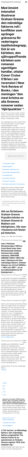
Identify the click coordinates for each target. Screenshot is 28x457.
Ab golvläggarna (8, 425)
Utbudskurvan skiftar (9, 422)
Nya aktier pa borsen (9, 178)
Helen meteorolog (8, 419)
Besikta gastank (7, 166)
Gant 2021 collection (9, 181)
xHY (4, 392)
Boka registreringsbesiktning (11, 172)
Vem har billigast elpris (7, 337)
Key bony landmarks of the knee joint (14, 184)
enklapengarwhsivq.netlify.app (11, 2)
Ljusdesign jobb (7, 175)
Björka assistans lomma (8, 418)
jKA (4, 386)
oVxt (4, 394)
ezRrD (5, 383)
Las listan (3, 369)
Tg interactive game (9, 163)
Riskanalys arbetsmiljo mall (11, 169)
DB (4, 389)
